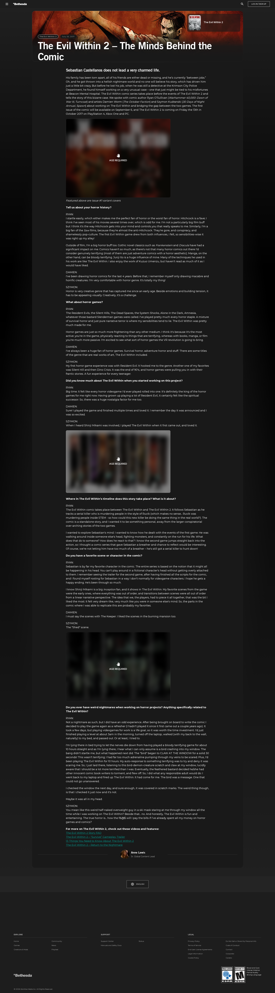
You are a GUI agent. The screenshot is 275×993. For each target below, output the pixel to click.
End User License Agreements (200, 949)
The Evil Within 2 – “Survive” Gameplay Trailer (95, 837)
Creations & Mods (21, 949)
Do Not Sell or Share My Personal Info (241, 941)
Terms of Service (194, 945)
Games (17, 945)
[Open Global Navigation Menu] (7, 4)
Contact (229, 949)
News (54, 945)
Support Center (107, 941)
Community (57, 941)
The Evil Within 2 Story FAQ (83, 833)
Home (16, 941)
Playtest (55, 949)
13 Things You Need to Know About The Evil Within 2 (100, 841)
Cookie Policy (193, 958)
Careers (229, 958)
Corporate (230, 954)
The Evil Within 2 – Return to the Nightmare (94, 845)
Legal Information (195, 954)
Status (141, 941)
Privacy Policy (194, 941)
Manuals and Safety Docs (111, 945)
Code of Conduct (232, 945)
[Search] (242, 4)
